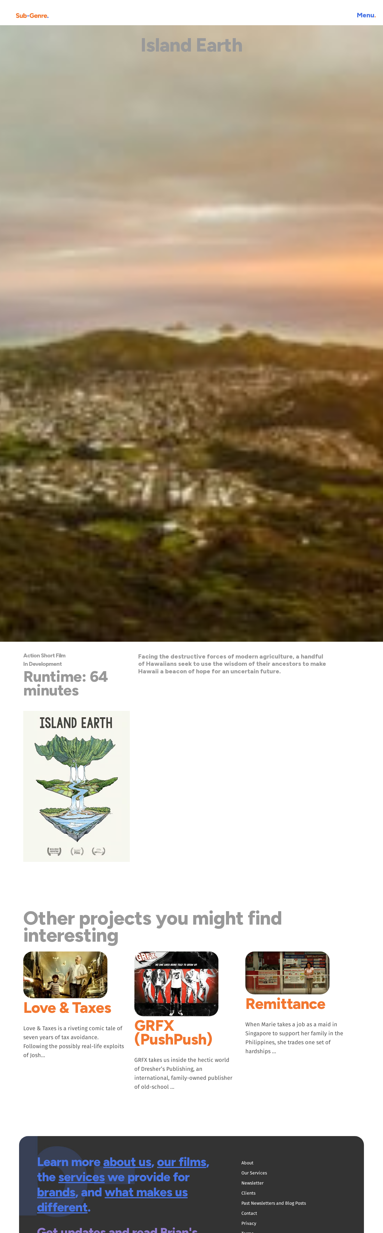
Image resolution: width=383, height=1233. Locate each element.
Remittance (285, 1003)
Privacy (248, 1223)
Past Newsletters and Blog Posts (273, 1203)
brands (56, 1191)
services (81, 1176)
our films (181, 1161)
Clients (248, 1193)
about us (127, 1161)
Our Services (254, 1173)
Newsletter (252, 1183)
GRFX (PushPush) (173, 1032)
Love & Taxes (67, 1007)
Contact (249, 1213)
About (247, 1162)
